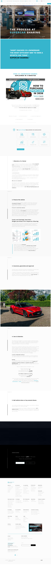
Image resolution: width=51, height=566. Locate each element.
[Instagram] (41, 560)
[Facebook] (42, 560)
